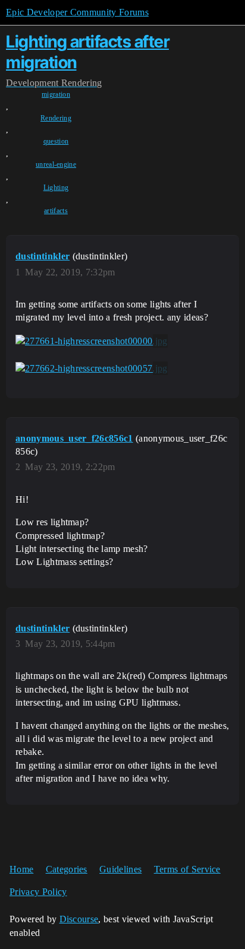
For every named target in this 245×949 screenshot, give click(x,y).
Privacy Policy (38, 892)
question (56, 141)
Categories (66, 869)
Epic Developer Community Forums (77, 12)
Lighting (56, 187)
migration (56, 94)
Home (21, 869)
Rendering (55, 118)
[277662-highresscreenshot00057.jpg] (91, 368)
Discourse (79, 919)
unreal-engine (56, 164)
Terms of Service (187, 869)
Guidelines (120, 869)
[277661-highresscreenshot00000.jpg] (91, 341)
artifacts (56, 211)
